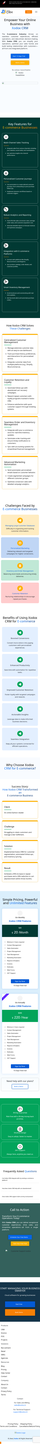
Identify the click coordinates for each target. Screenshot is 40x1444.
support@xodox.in (20, 1412)
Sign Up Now (20, 981)
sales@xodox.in (20, 1405)
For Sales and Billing (22, 1403)
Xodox (16, 1438)
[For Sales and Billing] (11, 1404)
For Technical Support (21, 1409)
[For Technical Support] (11, 1411)
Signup (28, 12)
